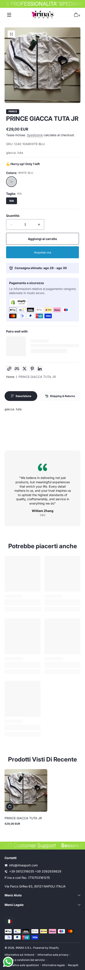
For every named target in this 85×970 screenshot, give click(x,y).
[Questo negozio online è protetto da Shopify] (42, 302)
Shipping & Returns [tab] (62, 396)
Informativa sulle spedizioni (22, 965)
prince (12, 112)
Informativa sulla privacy (52, 954)
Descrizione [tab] (23, 396)
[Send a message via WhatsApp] (8, 962)
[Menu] (9, 14)
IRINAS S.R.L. (24, 947)
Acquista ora (42, 252)
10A (11, 200)
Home (10, 377)
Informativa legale (53, 965)
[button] (75, 15)
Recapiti (73, 965)
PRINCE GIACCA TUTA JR (37, 377)
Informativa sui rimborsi (19, 954)
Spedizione (35, 135)
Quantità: (13, 215)
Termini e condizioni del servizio (25, 960)
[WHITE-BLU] (11, 181)
